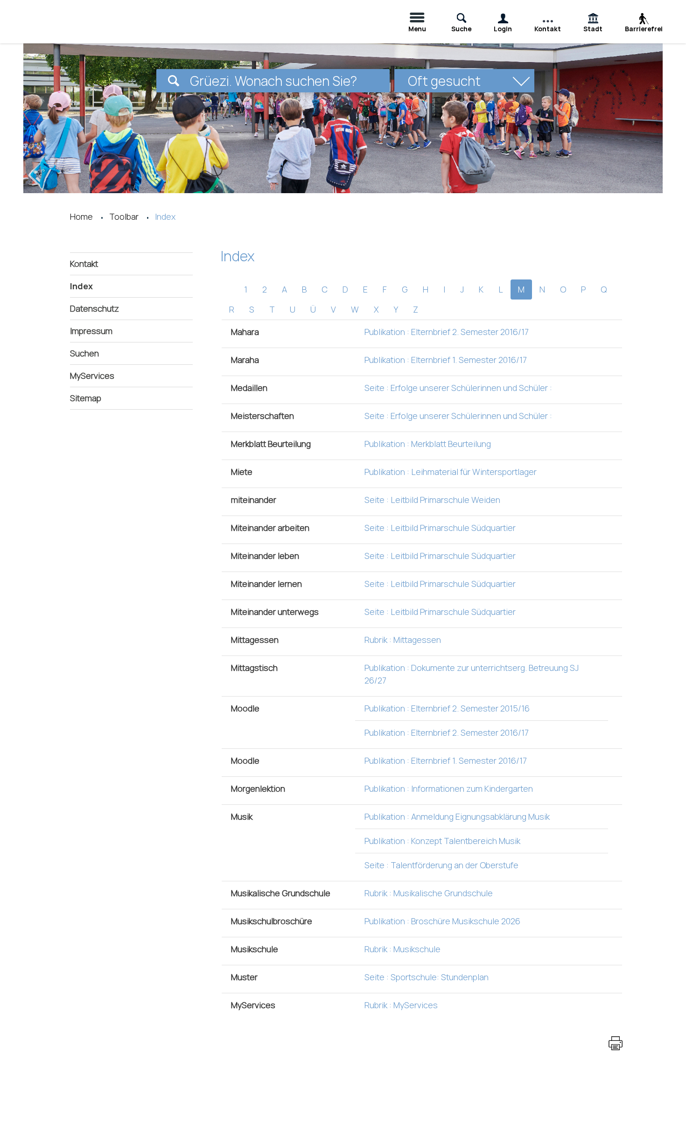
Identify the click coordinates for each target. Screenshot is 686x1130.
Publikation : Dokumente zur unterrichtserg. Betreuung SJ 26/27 (471, 674)
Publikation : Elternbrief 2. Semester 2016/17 (446, 331)
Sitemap (85, 398)
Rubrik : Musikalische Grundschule (428, 893)
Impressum (91, 330)
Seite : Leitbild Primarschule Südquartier (440, 527)
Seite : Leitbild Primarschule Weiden (432, 499)
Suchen (84, 353)
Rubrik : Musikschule (402, 949)
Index (109, 286)
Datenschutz (94, 308)
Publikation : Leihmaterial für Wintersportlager (450, 471)
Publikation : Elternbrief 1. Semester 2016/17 (445, 359)
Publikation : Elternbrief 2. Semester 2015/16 (447, 708)
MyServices (92, 375)
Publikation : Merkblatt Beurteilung (427, 443)
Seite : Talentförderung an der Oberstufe (441, 865)
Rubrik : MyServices (401, 1005)
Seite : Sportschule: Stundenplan (426, 977)
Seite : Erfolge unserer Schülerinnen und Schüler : (458, 387)
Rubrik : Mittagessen (402, 639)
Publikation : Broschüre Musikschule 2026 (442, 921)
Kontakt (84, 263)
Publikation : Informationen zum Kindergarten (448, 788)
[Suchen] (173, 80)
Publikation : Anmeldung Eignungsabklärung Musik (457, 816)
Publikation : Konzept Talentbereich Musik (442, 840)
